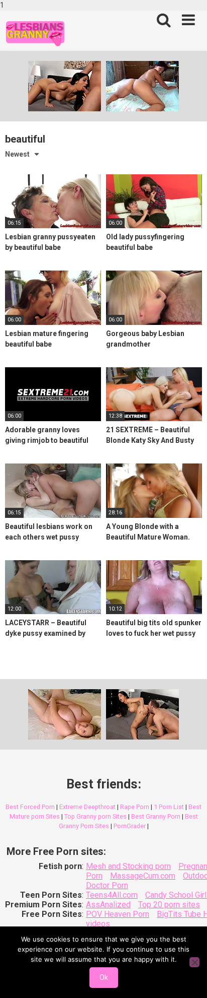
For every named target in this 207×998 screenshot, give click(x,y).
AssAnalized (108, 904)
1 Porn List (169, 807)
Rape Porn (134, 807)
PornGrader (130, 826)
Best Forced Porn (30, 807)
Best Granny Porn (155, 816)
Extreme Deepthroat (87, 807)
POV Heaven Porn (117, 914)
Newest (17, 154)
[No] (194, 962)
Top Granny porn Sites (95, 816)
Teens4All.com (112, 895)
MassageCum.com (142, 876)
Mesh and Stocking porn (128, 866)
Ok (103, 977)
